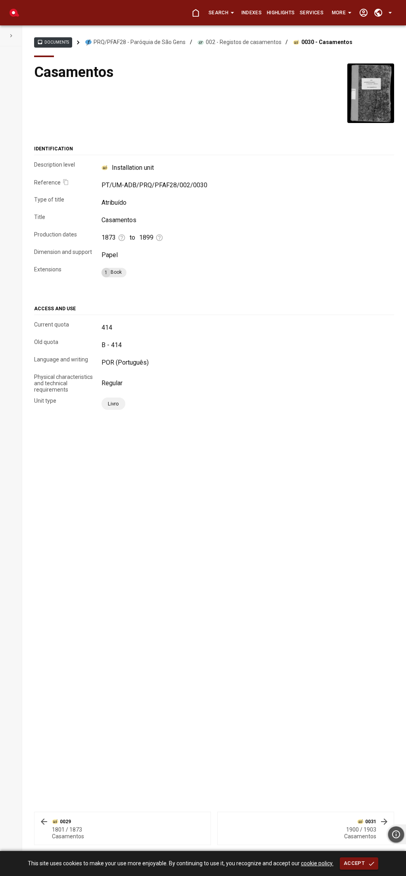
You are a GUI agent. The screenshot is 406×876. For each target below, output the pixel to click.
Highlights (281, 12)
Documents (53, 42)
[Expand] (11, 35)
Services (312, 12)
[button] (221, 12)
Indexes (251, 12)
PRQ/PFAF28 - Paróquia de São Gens (140, 42)
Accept (354, 863)
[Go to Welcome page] (195, 13)
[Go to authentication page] (363, 13)
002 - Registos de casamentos (244, 42)
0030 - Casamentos (326, 42)
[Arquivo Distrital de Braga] (14, 13)
